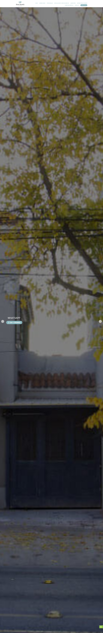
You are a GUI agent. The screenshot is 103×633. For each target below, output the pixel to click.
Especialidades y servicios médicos (61, 3)
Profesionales (50, 3)
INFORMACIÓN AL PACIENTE (82, 3)
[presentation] (2, 321)
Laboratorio (73, 3)
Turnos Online (84, 5)
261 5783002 (15, 322)
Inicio (36, 3)
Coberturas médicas (69, 5)
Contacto (77, 5)
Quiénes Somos (42, 3)
